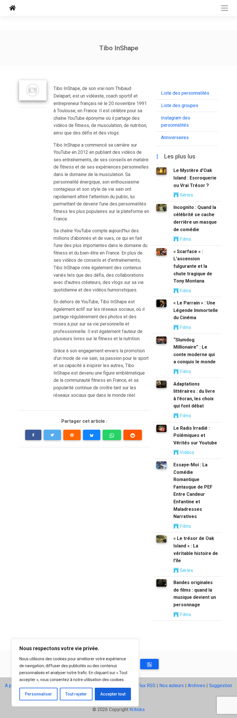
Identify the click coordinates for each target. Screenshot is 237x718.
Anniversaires (175, 137)
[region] (75, 672)
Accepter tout (112, 694)
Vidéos (186, 452)
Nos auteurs (171, 685)
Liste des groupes (179, 105)
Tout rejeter (76, 694)
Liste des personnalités (185, 93)
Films (185, 239)
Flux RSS (146, 685)
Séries (186, 195)
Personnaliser (38, 694)
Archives (196, 685)
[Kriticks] (13, 8)
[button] (33, 435)
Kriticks (137, 709)
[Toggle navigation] (224, 8)
